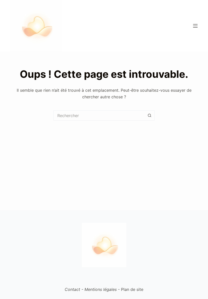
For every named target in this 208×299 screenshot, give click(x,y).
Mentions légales (100, 289)
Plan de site (132, 289)
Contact (72, 289)
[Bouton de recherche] (150, 115)
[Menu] (195, 26)
